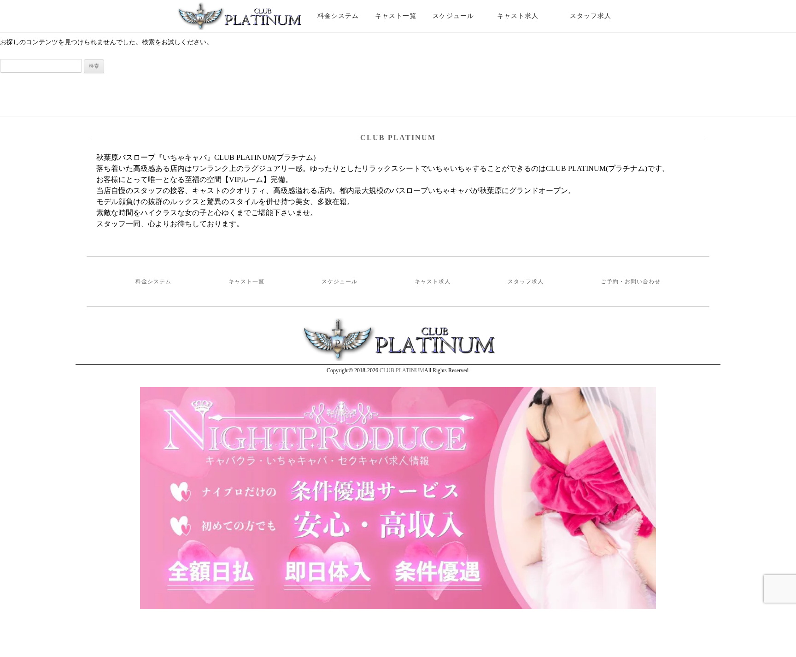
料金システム (338, 15)
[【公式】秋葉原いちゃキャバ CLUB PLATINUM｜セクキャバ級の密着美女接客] (239, 19)
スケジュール (453, 15)
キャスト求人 (524, 15)
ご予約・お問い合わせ (631, 281)
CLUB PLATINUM (402, 370)
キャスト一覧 (395, 15)
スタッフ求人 (598, 15)
